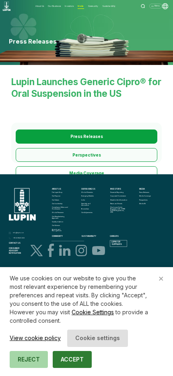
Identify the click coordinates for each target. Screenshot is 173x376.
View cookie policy (35, 337)
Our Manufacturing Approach (58, 217)
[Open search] (143, 6)
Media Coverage (86, 173)
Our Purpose (56, 196)
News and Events (116, 204)
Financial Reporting (117, 192)
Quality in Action (57, 222)
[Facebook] (51, 250)
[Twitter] (37, 250)
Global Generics (87, 192)
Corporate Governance (118, 196)
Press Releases (86, 136)
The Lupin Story (57, 192)
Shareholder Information (118, 200)
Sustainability (108, 6)
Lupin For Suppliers (116, 243)
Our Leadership (57, 204)
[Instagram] (81, 250)
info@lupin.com (18, 233)
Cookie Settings (93, 312)
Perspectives (86, 154)
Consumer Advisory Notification (15, 250)
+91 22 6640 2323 (19, 238)
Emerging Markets (87, 196)
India (83, 200)
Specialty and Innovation (86, 204)
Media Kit (142, 204)
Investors (69, 6)
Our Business (54, 6)
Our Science (56, 225)
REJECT (29, 359)
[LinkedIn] (64, 250)
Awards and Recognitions (57, 230)
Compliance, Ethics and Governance (60, 208)
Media (81, 6)
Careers (114, 236)
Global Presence (58, 212)
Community (93, 6)
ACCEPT (72, 359)
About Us (39, 6)
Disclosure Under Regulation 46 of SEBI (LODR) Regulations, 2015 (118, 210)
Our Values (55, 200)
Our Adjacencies (87, 212)
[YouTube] (98, 250)
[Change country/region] (165, 6)
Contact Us (15, 243)
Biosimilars (85, 209)
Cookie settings (97, 337)
